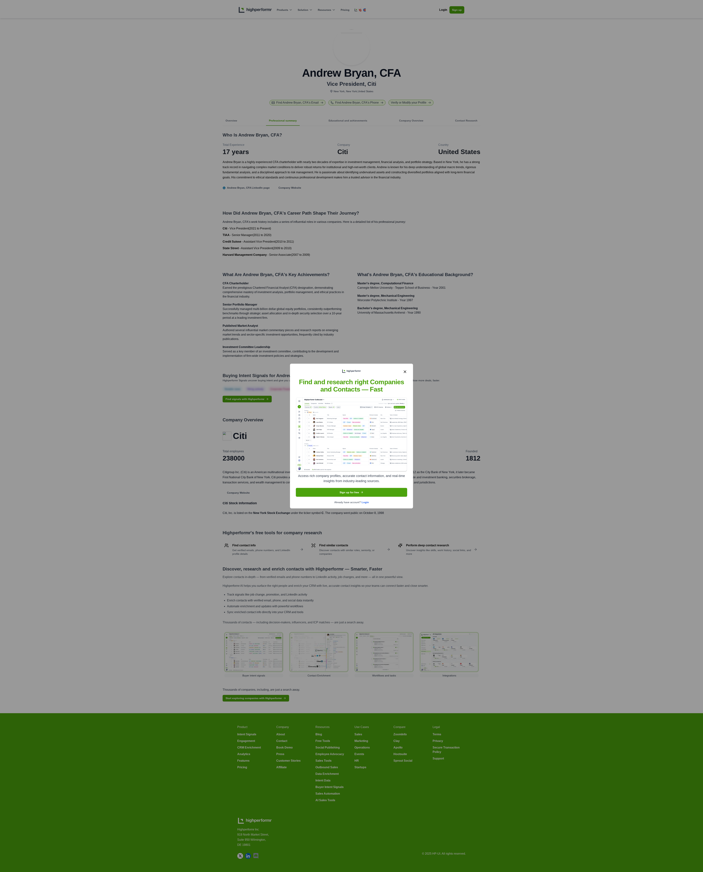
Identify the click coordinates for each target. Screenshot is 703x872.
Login (365, 502)
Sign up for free (349, 492)
